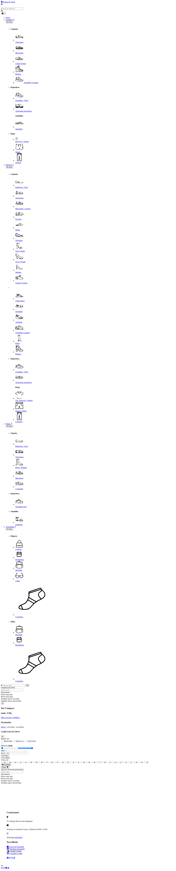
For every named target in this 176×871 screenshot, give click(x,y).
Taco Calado (20, 251)
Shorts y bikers (21, 411)
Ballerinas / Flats (21, 187)
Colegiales (19, 489)
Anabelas (18, 322)
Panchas (18, 219)
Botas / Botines (21, 468)
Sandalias (19, 129)
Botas (17, 343)
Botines (18, 74)
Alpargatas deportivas (23, 111)
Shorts (17, 152)
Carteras (18, 549)
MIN (3, 751)
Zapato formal (20, 64)
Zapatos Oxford (21, 283)
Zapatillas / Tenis (21, 100)
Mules (17, 230)
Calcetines (19, 617)
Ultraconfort (20, 301)
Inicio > (4, 727)
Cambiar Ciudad (15, 851)
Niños (8, 424)
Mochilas (18, 570)
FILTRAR (6, 765)
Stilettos (18, 272)
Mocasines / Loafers (23, 209)
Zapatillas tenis (21, 507)
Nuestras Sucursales (17, 849)
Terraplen (19, 240)
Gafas (17, 581)
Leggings (18, 422)
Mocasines (19, 53)
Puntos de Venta (8, 2)
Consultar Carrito (15, 854)
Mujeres (9, 165)
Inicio (8, 18)
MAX (3, 753)
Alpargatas (19, 42)
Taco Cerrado (20, 262)
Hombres (9, 20)
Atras (10, 22)
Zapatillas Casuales (31, 83)
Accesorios (10, 527)
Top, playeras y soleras (24, 400)
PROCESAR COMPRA (10, 718)
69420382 (18, 837)
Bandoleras (19, 560)
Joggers (18, 163)
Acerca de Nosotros (16, 847)
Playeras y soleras (22, 141)
